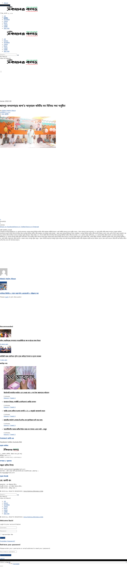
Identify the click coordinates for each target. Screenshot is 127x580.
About (6, 3)
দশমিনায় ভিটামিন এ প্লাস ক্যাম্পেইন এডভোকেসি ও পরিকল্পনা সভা (19, 293)
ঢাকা (10, 101)
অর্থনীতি (6, 27)
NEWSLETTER (5, 5)
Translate (16, 564)
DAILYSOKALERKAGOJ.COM (33, 491)
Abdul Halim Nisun (9, 110)
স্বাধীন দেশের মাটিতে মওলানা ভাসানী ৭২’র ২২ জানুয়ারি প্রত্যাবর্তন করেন (24, 411)
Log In (2, 558)
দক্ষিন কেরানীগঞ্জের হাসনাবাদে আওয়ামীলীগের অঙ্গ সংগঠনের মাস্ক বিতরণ (20, 340)
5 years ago (4, 344)
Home (2, 101)
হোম (5, 16)
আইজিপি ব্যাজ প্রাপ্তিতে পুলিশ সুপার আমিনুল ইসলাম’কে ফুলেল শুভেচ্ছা (20, 356)
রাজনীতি (6, 114)
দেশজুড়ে (6, 21)
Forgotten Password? (7, 541)
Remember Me (7, 534)
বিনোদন (5, 23)
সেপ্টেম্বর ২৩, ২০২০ (5, 112)
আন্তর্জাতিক (7, 19)
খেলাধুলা (6, 25)
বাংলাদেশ (6, 18)
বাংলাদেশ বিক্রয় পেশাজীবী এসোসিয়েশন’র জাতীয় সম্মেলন (20, 402)
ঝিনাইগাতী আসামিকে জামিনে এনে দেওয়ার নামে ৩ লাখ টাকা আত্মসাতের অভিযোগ (26, 393)
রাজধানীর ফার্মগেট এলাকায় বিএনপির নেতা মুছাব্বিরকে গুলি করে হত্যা (23, 420)
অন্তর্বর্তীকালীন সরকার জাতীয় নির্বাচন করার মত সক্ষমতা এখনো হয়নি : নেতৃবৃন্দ (25, 429)
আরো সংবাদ (6, 28)
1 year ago (3, 360)
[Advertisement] (56, 87)
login (7, 297)
